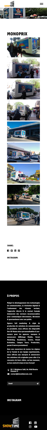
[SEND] (37, 383)
